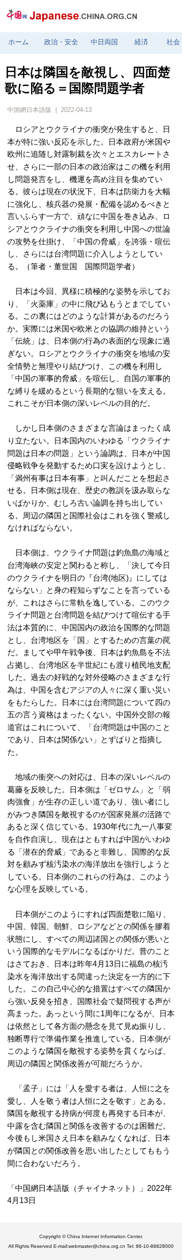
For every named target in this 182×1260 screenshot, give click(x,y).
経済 (141, 42)
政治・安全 (61, 42)
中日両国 (104, 42)
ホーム (18, 42)
